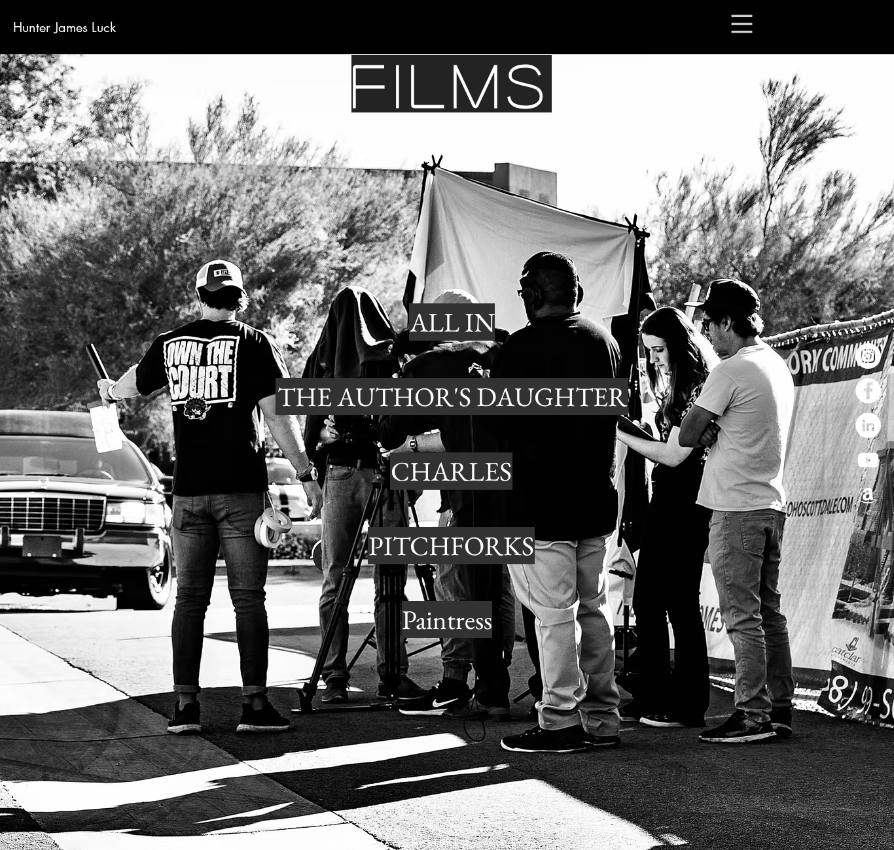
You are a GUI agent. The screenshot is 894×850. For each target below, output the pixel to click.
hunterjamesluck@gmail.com (446, 843)
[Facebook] (868, 390)
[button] (742, 24)
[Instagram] (868, 356)
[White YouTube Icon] (868, 460)
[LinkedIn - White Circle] (868, 425)
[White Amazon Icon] (868, 494)
